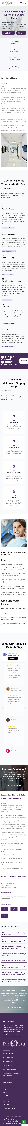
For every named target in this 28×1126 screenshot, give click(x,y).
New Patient (6, 1101)
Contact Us (6, 1104)
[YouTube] (10, 1108)
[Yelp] (12, 1108)
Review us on (11, 658)
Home (4, 1086)
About (4, 1089)
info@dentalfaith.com (10, 887)
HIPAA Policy (10, 1116)
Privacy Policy (18, 1116)
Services (5, 1095)
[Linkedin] (8, 1108)
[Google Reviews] (14, 1108)
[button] (8, 33)
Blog (4, 1098)
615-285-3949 (9, 1062)
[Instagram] (6, 1108)
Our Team (5, 1092)
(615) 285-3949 (9, 884)
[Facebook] (3, 1108)
